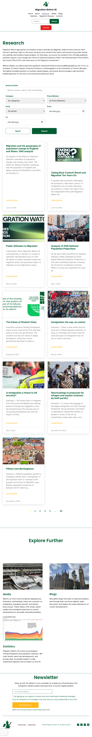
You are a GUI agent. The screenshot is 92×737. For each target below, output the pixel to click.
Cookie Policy (37, 710)
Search (54, 21)
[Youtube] (88, 725)
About (37, 14)
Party (8, 106)
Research (45, 14)
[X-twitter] (81, 725)
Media (54, 14)
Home (30, 14)
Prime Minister (53, 96)
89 (61, 511)
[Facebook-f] (78, 725)
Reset (18, 131)
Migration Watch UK (46, 9)
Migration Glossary (47, 16)
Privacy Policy (26, 710)
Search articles (12, 85)
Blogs (61, 14)
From (49, 106)
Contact (59, 16)
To (7, 117)
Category (9, 96)
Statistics (33, 16)
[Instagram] (85, 725)
